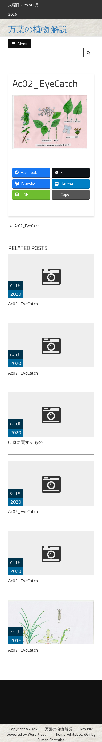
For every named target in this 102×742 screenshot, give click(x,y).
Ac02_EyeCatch (27, 225)
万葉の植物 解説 (37, 29)
